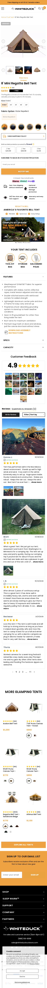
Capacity (8, 347)
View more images (23, 79)
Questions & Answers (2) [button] (24, 409)
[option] (23, 41)
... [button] (35, 482)
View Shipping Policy (17, 136)
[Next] (43, 41)
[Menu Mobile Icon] (2, 8)
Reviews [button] (6, 408)
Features (8, 276)
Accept (22, 971)
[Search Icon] (40, 8)
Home (3, 17)
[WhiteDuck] (23, 8)
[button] (7, 88)
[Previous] (3, 41)
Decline (22, 976)
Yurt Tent (10, 17)
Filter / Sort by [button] (30, 415)
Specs (6, 340)
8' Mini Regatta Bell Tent (24, 17)
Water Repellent (9, 117)
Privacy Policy (34, 964)
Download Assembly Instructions (19, 331)
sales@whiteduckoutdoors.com (24, 942)
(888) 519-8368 (24, 938)
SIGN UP (35, 874)
